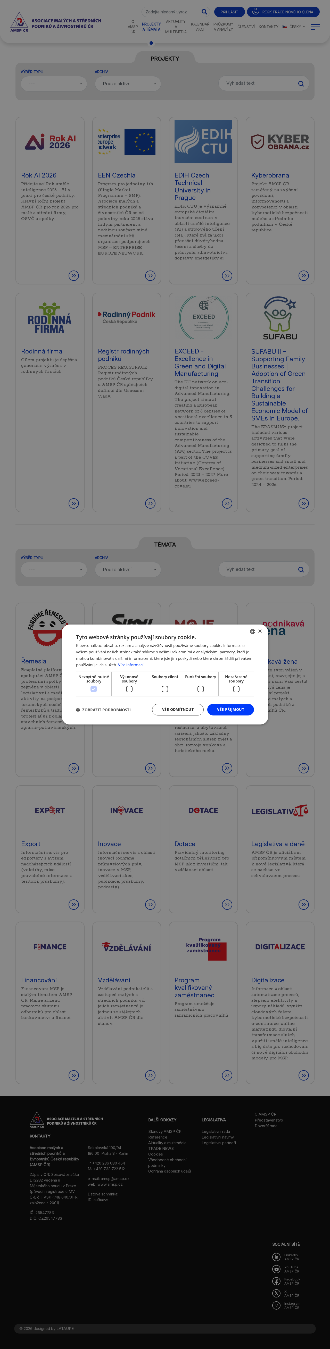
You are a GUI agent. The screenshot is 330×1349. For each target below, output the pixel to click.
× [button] (260, 631)
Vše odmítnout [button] (178, 709)
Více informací (130, 664)
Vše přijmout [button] (230, 709)
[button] (103, 709)
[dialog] (165, 674)
